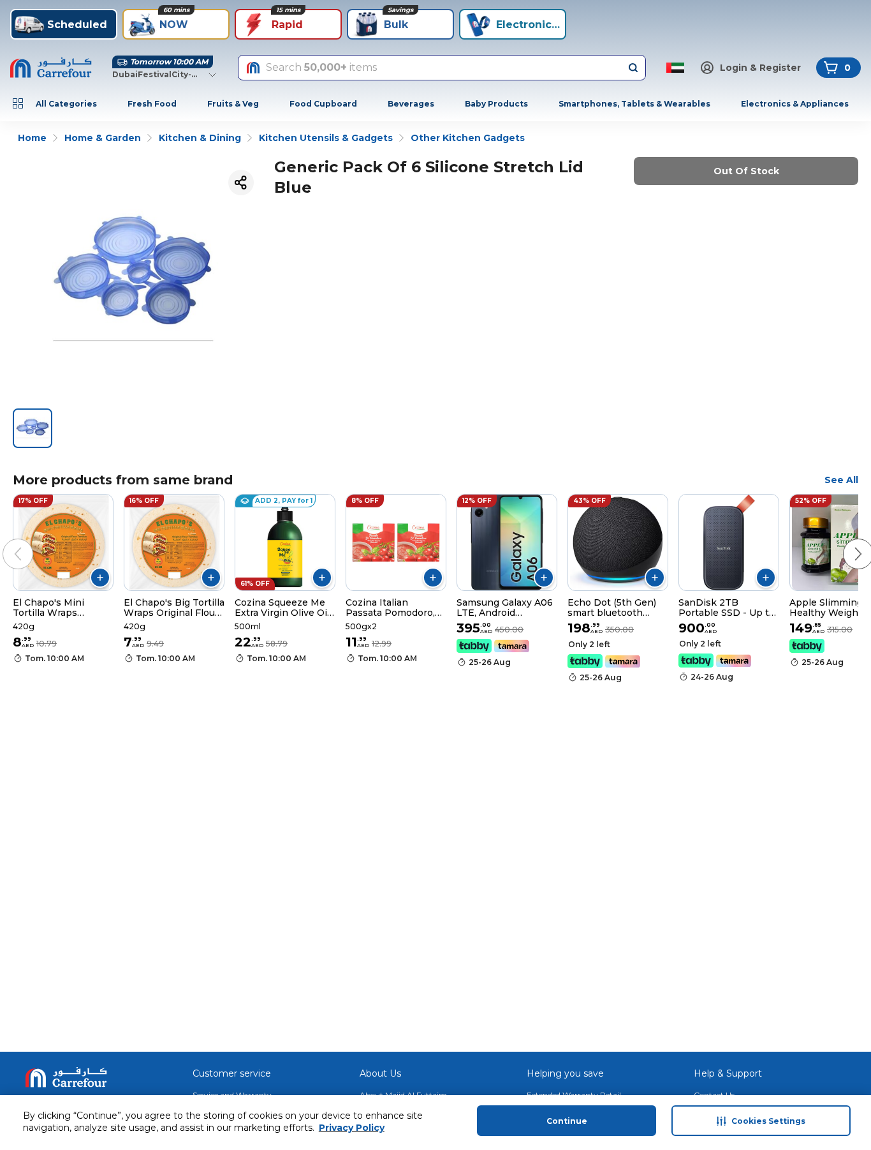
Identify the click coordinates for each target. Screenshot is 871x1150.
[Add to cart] (100, 577)
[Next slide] (845, 541)
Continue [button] (566, 1121)
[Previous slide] (5, 541)
